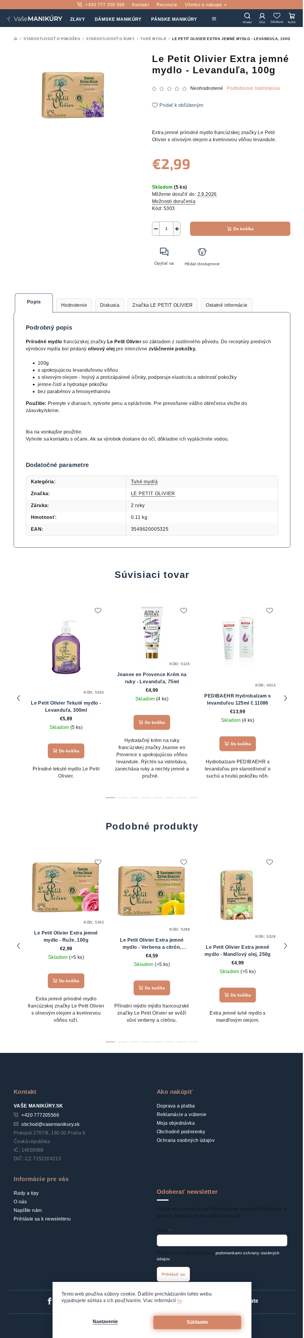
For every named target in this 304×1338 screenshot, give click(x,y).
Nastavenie (105, 1321)
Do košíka (243, 228)
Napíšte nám (28, 1210)
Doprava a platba (176, 1105)
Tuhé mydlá (144, 481)
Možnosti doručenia (173, 201)
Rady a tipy (26, 1193)
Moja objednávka (176, 1123)
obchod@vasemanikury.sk (50, 1124)
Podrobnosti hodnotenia (253, 88)
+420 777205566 (40, 1115)
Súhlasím (197, 1322)
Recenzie (166, 4)
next (285, 698)
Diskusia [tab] (109, 305)
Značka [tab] (162, 305)
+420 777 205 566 (105, 4)
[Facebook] (49, 1301)
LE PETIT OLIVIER (153, 493)
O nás (20, 1201)
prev (18, 698)
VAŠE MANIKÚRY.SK (38, 1105)
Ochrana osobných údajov (186, 1140)
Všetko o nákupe (204, 4)
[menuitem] (77, 18)
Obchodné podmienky (181, 1131)
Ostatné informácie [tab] (226, 305)
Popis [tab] (34, 301)
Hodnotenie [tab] (74, 305)
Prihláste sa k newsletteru (42, 1218)
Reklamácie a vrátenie (181, 1114)
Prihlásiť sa (173, 1274)
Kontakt (140, 4)
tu (179, 1300)
